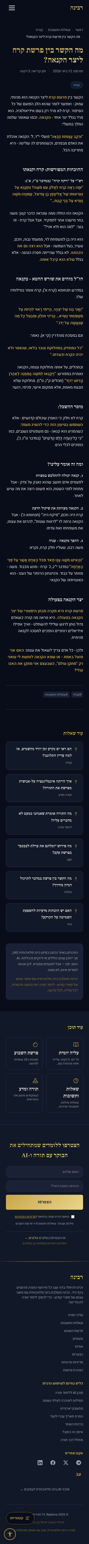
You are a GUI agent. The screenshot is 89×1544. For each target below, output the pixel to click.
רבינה (76, 8)
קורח (39, 30)
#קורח (77, 694)
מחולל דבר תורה (72, 1440)
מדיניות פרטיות (72, 1362)
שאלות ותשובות (59, 30)
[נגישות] (10, 1534)
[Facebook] (52, 1462)
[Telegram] (78, 1462)
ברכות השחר (74, 1424)
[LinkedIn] (40, 1462)
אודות (79, 1346)
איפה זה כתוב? (72, 1432)
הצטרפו (44, 1202)
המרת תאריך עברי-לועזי (66, 1416)
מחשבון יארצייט (71, 1408)
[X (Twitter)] (65, 1462)
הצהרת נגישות (73, 1370)
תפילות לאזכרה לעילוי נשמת (63, 1400)
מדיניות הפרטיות (25, 1216)
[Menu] (12, 8)
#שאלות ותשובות (56, 694)
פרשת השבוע (73, 1330)
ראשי (79, 30)
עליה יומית (75, 1315)
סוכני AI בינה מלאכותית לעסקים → (44, 1489)
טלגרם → (31, 1237)
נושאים (78, 1338)
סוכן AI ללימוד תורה (69, 1392)
